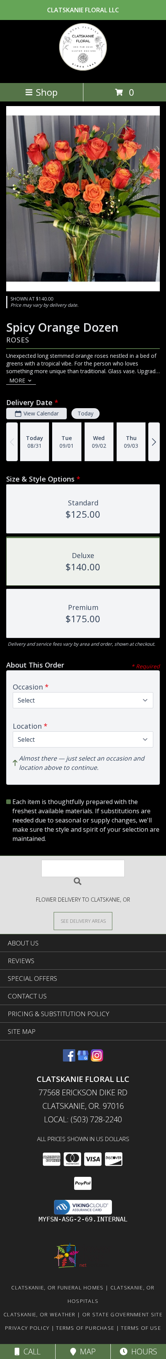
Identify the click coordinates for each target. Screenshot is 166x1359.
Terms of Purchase (85, 1327)
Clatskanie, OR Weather (39, 1314)
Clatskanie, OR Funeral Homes (57, 1287)
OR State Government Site (122, 1314)
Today (85, 413)
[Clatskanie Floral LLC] (83, 71)
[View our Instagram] (97, 1059)
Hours (142, 1351)
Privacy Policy (27, 1327)
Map (86, 1351)
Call (30, 1351)
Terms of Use (141, 1327)
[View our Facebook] (69, 1059)
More (17, 380)
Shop (47, 92)
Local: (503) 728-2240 (83, 1119)
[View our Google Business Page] (83, 1059)
